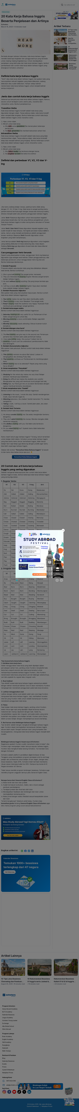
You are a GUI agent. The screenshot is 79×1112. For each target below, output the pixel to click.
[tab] (17, 580)
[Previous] (57, 580)
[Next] (61, 580)
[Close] (63, 530)
